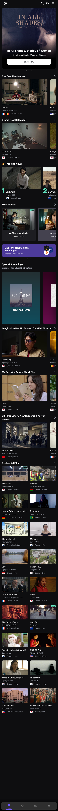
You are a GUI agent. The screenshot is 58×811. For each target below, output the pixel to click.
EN (47, 3)
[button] (26, 70)
